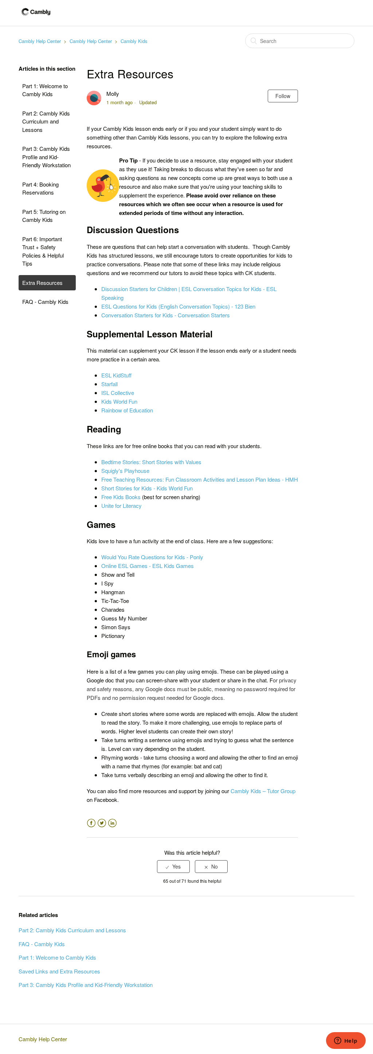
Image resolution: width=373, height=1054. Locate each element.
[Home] (36, 16)
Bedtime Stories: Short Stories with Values (151, 462)
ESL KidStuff (116, 375)
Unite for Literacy (121, 505)
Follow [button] (282, 95)
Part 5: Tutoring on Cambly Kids (44, 216)
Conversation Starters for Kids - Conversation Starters (165, 315)
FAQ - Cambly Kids (45, 301)
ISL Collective (117, 392)
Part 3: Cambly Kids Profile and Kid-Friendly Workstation (46, 157)
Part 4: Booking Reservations (40, 188)
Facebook (91, 823)
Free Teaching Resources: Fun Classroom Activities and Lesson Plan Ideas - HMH (199, 479)
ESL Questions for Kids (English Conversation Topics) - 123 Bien (178, 306)
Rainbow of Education (127, 410)
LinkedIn (112, 823)
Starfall (109, 384)
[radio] (173, 866)
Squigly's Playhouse (125, 470)
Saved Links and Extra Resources (59, 971)
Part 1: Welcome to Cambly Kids (45, 90)
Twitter (101, 823)
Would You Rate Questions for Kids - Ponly (152, 557)
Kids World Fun (119, 401)
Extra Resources (42, 282)
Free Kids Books (121, 497)
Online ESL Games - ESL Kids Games (147, 565)
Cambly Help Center (40, 41)
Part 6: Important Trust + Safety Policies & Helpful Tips (43, 251)
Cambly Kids (134, 41)
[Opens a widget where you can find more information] (346, 1041)
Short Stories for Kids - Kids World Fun (147, 488)
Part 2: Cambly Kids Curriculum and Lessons (46, 121)
